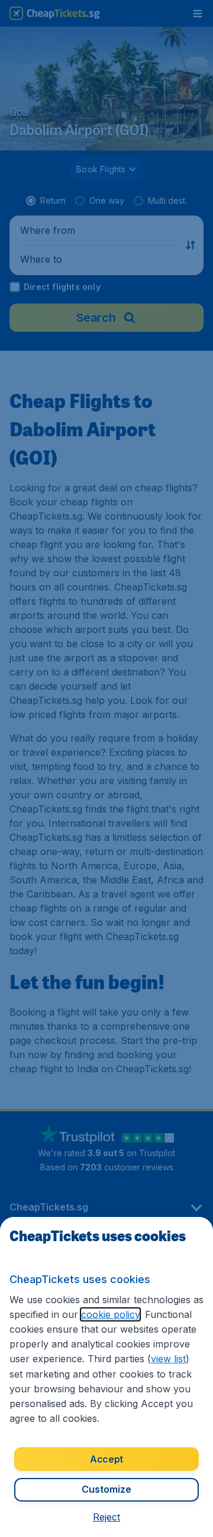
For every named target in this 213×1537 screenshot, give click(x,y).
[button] (106, 1517)
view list (168, 1359)
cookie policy (110, 1314)
